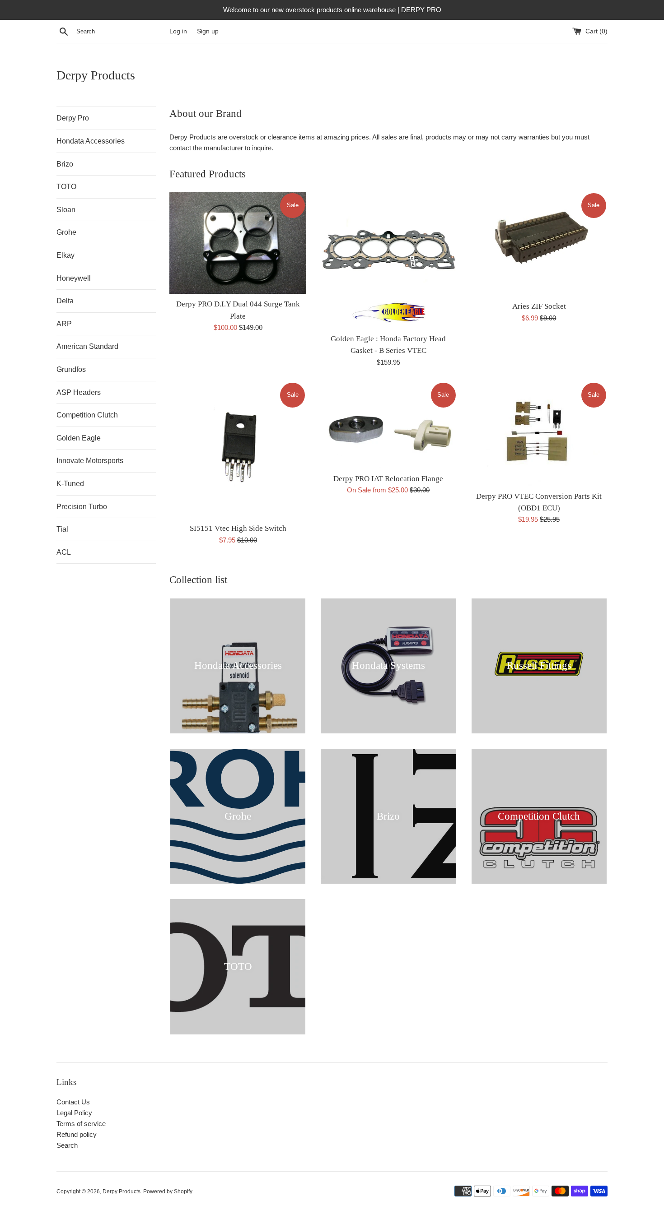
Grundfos (71, 369)
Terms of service (81, 1123)
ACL (63, 552)
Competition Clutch (87, 415)
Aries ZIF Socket (539, 306)
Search (67, 1145)
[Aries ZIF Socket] (539, 244)
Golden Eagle (78, 438)
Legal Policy (74, 1113)
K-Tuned (70, 483)
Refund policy (76, 1134)
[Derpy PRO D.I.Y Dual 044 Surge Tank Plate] (237, 243)
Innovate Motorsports (89, 460)
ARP (64, 324)
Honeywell (73, 278)
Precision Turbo (81, 506)
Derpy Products (95, 75)
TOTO (66, 186)
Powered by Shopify (167, 1191)
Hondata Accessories (90, 141)
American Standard (87, 346)
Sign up (208, 31)
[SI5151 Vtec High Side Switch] (237, 449)
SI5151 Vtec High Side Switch (238, 528)
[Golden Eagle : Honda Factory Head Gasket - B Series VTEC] (388, 260)
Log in (178, 31)
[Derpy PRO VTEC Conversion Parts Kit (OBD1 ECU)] (539, 433)
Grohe (66, 232)
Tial (62, 529)
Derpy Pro (72, 118)
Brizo (64, 164)
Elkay (65, 255)
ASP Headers (78, 392)
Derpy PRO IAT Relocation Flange (388, 478)
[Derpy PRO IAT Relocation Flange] (388, 424)
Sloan (65, 209)
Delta (65, 301)
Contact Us (73, 1102)
